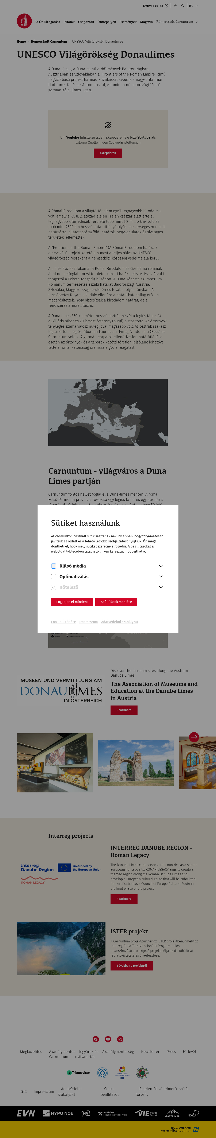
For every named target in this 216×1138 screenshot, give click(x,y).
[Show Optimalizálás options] (161, 577)
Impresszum (88, 622)
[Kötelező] (53, 587)
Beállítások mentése (116, 602)
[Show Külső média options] (161, 566)
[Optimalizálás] (53, 576)
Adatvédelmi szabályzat (119, 622)
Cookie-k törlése (63, 622)
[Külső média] (53, 566)
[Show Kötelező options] (161, 587)
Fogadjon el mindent (72, 602)
